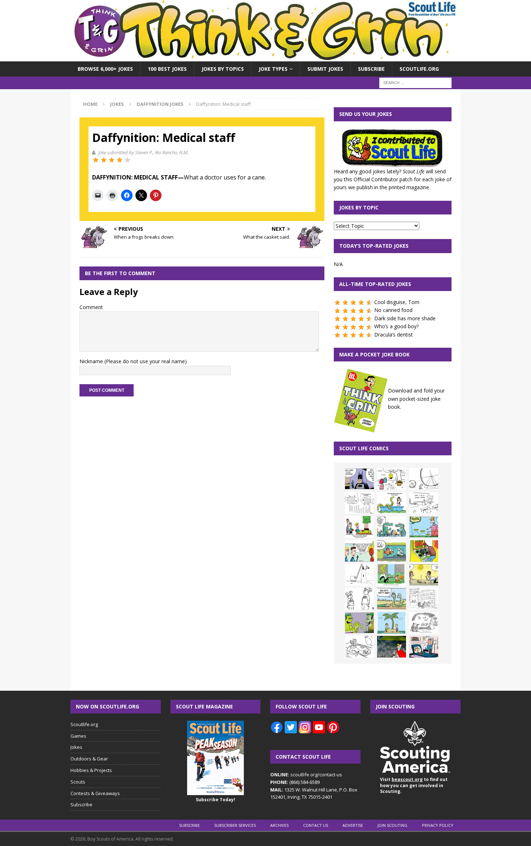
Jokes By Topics (223, 68)
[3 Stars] (111, 160)
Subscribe (371, 68)
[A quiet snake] (391, 598)
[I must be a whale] (391, 551)
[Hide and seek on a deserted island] (391, 623)
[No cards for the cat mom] (423, 647)
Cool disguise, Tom (396, 302)
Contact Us (315, 825)
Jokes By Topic (359, 207)
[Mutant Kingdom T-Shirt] (359, 598)
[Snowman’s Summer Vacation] (423, 503)
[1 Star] (95, 160)
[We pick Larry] (359, 527)
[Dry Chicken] (423, 575)
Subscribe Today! (215, 800)
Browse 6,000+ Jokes (105, 68)
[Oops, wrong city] (391, 527)
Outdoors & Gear (89, 758)
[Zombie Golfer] (423, 527)
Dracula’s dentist (393, 334)
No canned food (393, 310)
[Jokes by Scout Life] (265, 57)
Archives (279, 825)
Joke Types (273, 68)
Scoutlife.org (419, 68)
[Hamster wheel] (423, 479)
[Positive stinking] (423, 598)
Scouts (77, 781)
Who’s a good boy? (396, 326)
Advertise (352, 825)
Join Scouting (392, 825)
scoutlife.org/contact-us (306, 774)
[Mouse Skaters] (359, 647)
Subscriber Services (235, 825)
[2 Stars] (103, 160)
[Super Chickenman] (391, 647)
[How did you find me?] (391, 575)
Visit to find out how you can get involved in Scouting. (414, 785)
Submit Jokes (325, 68)
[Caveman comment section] (423, 623)
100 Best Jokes (167, 68)
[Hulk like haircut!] (359, 623)
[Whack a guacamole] (423, 551)
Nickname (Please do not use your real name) (133, 361)
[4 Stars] (119, 160)
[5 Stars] (127, 160)
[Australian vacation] (359, 503)
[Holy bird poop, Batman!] (359, 479)
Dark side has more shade (405, 318)
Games (78, 736)
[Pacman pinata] (391, 479)
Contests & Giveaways (95, 793)
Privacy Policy (437, 825)
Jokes (117, 104)
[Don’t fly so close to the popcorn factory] (359, 551)
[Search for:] (415, 82)
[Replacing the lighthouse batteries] (359, 575)
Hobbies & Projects (91, 770)
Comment (91, 307)
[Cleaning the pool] (391, 503)
